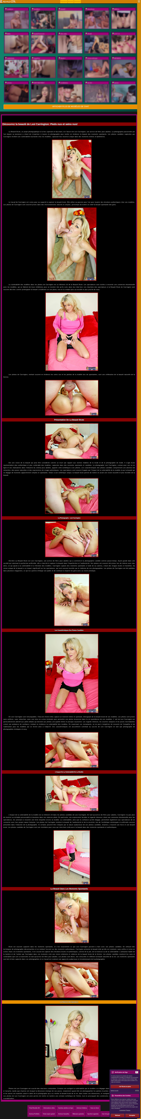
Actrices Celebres (82, 1108)
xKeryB (89, 33)
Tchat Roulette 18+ (34, 1108)
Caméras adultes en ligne (65, 1108)
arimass (9, 83)
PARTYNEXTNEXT (39, 83)
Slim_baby (64, 33)
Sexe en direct (94, 1108)
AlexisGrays (90, 9)
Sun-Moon (37, 9)
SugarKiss (37, 58)
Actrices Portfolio (34, 1114)
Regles (128, 1110)
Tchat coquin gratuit (49, 1114)
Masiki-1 (63, 58)
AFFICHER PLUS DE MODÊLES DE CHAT (70, 106)
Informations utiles (49, 1108)
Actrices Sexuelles (63, 1114)
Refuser (117, 1115)
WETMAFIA (117, 58)
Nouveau (70, 1)
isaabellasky (10, 58)
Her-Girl (89, 83)
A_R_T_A (117, 33)
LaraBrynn (10, 9)
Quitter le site (114, 1090)
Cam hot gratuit (106, 1114)
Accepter (132, 1115)
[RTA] (137, 1090)
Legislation (122, 1110)
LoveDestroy (64, 83)
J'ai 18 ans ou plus (125, 1086)
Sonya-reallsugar (92, 58)
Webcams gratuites (78, 1114)
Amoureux (77, 1)
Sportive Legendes (93, 1114)
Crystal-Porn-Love (39, 33)
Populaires (64, 1)
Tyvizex (116, 83)
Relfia (8, 33)
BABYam (116, 9)
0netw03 (63, 9)
